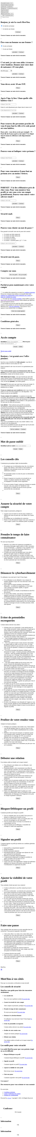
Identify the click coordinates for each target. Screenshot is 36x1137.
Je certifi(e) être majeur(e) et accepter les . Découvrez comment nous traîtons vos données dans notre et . (18, 295)
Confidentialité (7, 4)
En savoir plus (26, 999)
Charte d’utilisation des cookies (12, 1093)
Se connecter (7, 15)
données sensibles (17, 298)
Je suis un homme (7, 46)
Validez (20, 346)
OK (16, 1112)
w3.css (9, 1098)
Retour (18, 88)
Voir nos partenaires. (14, 306)
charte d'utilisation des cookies (23, 295)
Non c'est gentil (13, 274)
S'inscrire (5, 17)
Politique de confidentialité (11, 1095)
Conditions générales (9, 1092)
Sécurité (4, 12)
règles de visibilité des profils (8, 297)
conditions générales (29, 292)
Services (4, 10)
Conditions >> (6, 3)
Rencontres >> (7, 13)
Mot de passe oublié (6, 351)
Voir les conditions (14, 429)
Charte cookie (6, 6)
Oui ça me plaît (22, 274)
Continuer (18, 32)
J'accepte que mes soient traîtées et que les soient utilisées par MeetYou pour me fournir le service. (17, 300)
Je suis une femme (7, 49)
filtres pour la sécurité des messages (10, 300)
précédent (14, 52)
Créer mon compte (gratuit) (18, 311)
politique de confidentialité (8, 295)
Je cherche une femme (8, 29)
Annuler (15, 346)
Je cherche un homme (8, 26)
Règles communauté (9, 8)
